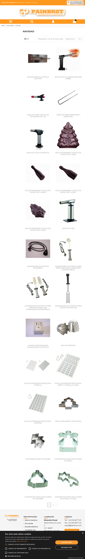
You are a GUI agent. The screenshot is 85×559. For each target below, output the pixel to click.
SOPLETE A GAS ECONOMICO (38, 153)
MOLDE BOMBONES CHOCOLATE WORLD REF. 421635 (68, 153)
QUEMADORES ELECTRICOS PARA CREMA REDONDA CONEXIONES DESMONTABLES (68, 268)
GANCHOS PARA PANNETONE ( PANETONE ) (68, 116)
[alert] (42, 545)
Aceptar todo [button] (67, 542)
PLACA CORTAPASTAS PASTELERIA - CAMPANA (38, 422)
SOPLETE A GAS (68, 228)
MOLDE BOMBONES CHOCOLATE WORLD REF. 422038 (38, 191)
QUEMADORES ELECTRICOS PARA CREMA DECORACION (68, 307)
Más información (22, 541)
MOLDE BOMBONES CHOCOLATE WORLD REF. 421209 (38, 229)
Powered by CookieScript (75, 558)
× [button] (82, 533)
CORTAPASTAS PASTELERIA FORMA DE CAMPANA (38, 498)
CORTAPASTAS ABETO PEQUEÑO (38, 459)
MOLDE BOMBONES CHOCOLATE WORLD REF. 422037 (68, 191)
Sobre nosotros (31, 520)
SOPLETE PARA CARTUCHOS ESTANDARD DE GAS (38, 116)
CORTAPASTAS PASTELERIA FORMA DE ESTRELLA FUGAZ (68, 498)
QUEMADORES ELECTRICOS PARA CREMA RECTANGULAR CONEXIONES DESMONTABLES (38, 307)
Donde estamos (31, 527)
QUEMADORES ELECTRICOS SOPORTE (38, 78)
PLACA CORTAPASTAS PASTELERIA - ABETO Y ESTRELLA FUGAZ (68, 384)
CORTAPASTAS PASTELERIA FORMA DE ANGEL (68, 460)
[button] (29, 556)
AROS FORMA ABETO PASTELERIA (68, 421)
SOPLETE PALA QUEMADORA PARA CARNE (68, 78)
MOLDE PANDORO (68, 345)
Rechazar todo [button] (66, 547)
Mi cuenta (29, 523)
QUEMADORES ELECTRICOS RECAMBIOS (38, 267)
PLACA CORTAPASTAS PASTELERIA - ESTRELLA (38, 384)
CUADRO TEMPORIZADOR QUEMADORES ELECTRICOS (38, 346)
